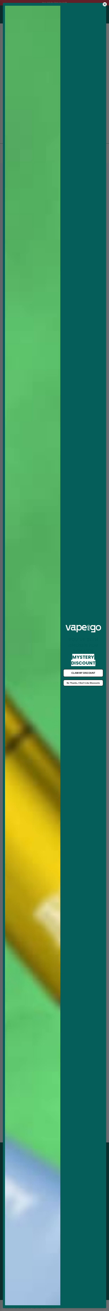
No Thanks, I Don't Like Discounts (83, 683)
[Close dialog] (105, 4)
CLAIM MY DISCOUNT (83, 673)
